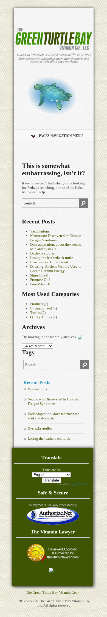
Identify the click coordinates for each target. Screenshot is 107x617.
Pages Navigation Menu (61, 136)
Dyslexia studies (42, 253)
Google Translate (79, 484)
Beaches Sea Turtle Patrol (49, 262)
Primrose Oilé (40, 280)
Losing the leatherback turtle (51, 258)
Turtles (35, 313)
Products (36, 304)
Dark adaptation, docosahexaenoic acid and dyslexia (55, 246)
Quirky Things (41, 317)
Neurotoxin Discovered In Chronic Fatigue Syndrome (55, 238)
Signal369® (39, 275)
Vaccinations (39, 231)
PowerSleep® (40, 284)
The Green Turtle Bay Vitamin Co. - (52, 592)
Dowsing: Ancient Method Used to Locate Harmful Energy (55, 268)
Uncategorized (41, 308)
